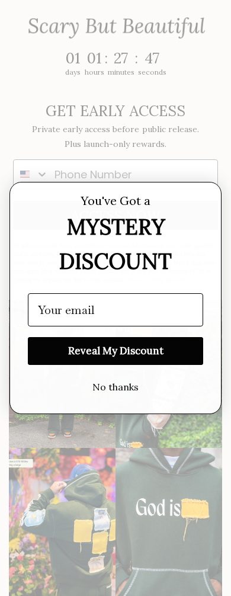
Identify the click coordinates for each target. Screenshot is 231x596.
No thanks (115, 387)
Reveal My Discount (115, 350)
